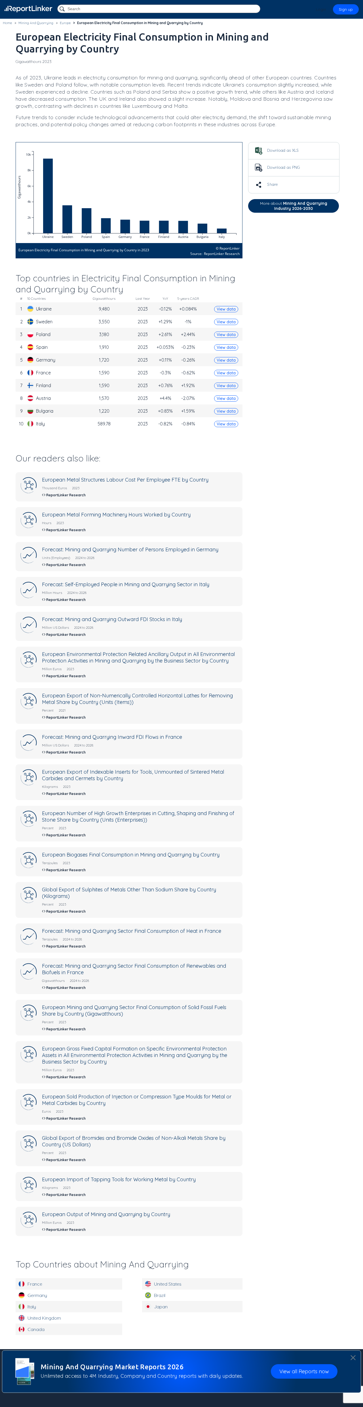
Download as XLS (282, 150)
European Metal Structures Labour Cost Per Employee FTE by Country (125, 479)
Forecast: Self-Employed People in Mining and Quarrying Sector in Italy (125, 584)
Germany (37, 1295)
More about (293, 206)
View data (226, 309)
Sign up (346, 9)
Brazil (159, 1295)
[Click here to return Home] (28, 9)
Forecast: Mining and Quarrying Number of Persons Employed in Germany (130, 549)
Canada (36, 1329)
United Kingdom (44, 1318)
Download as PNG (283, 167)
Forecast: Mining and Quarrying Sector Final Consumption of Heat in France (131, 931)
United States (168, 1284)
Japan (161, 1306)
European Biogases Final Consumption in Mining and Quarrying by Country (131, 854)
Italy (32, 1306)
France (35, 1284)
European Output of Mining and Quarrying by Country (106, 1214)
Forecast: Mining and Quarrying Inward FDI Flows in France (112, 737)
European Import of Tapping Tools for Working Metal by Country (119, 1179)
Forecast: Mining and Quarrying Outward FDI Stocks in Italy (112, 619)
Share (272, 184)
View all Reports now (304, 1371)
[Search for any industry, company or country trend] (63, 9)
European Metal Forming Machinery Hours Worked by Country (116, 514)
